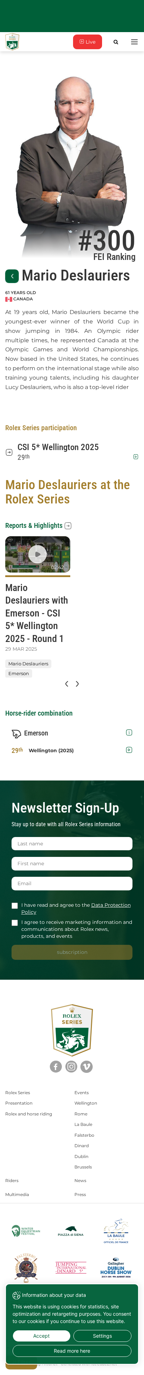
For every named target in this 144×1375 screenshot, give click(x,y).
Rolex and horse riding (28, 1113)
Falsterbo (84, 1135)
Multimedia (17, 1194)
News (80, 1180)
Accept (41, 1336)
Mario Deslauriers (28, 664)
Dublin (81, 1156)
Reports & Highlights (34, 525)
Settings (102, 1336)
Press (80, 1194)
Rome (80, 1113)
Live (89, 42)
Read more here (72, 1351)
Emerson (18, 674)
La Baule (83, 1124)
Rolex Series (17, 1092)
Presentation (19, 1103)
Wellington (85, 1103)
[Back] (12, 276)
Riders (12, 1180)
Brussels (83, 1167)
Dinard (81, 1145)
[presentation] (66, 684)
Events (81, 1092)
